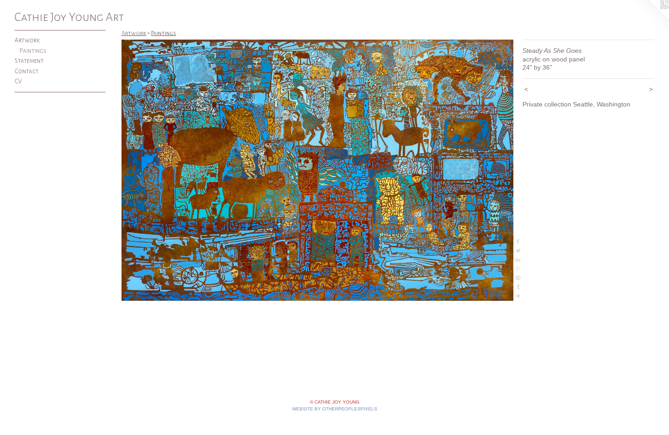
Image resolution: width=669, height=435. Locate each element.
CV (18, 81)
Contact (27, 71)
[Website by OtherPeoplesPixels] (651, 18)
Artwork (27, 40)
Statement (29, 60)
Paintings (33, 50)
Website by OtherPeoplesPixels (334, 408)
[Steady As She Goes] (317, 170)
